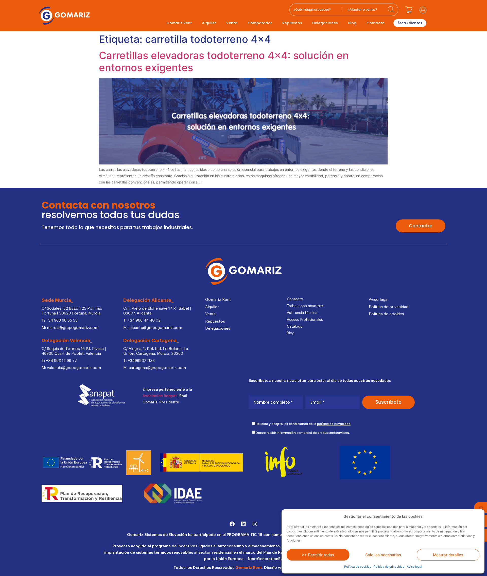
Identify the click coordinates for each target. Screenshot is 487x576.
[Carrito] (409, 10)
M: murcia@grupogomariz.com (70, 328)
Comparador (260, 23)
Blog (352, 23)
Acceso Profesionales (305, 320)
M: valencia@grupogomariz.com (71, 368)
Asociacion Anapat (160, 396)
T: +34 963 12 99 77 (59, 361)
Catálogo (295, 326)
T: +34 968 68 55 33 (60, 320)
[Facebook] (232, 524)
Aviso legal (414, 566)
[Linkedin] (243, 524)
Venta (231, 23)
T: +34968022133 (139, 361)
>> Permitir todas (318, 554)
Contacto (376, 23)
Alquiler (209, 23)
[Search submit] (391, 10)
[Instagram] (255, 524)
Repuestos (292, 23)
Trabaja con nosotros (305, 306)
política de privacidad (334, 424)
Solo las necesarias (383, 554)
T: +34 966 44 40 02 (142, 320)
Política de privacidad (389, 566)
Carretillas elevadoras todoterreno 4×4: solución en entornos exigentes (224, 61)
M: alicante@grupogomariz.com (152, 328)
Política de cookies (357, 566)
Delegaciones (325, 23)
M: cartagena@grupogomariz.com (154, 368)
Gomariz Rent (179, 23)
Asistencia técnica (302, 313)
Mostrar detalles (448, 554)
